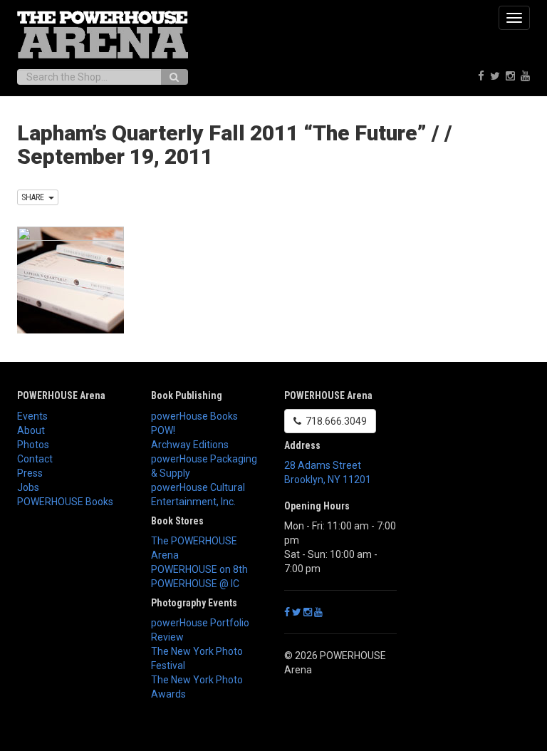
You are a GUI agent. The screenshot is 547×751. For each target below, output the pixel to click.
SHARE (34, 197)
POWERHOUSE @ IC (195, 583)
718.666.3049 (334, 421)
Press (30, 473)
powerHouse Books (194, 416)
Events (32, 416)
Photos (33, 444)
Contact (35, 459)
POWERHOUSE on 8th (199, 569)
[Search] (174, 77)
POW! (163, 430)
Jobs (28, 487)
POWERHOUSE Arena (61, 395)
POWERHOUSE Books (65, 501)
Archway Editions (190, 444)
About (31, 430)
